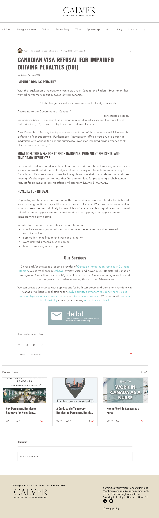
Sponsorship (93, 29)
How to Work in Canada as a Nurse (123, 410)
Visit (108, 29)
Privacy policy (111, 508)
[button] (144, 29)
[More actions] (130, 51)
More (131, 29)
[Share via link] (41, 344)
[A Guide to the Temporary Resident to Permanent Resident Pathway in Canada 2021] (75, 390)
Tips (41, 334)
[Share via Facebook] (19, 344)
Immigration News (26, 29)
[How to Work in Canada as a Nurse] (125, 390)
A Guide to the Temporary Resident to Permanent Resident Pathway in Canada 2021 (74, 410)
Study (119, 29)
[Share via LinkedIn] (34, 344)
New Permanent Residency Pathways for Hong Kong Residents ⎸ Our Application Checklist (22, 410)
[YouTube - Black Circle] (111, 501)
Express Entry (62, 29)
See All (144, 371)
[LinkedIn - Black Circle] (105, 501)
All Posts (6, 29)
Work (78, 29)
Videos (45, 29)
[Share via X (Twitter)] (26, 344)
